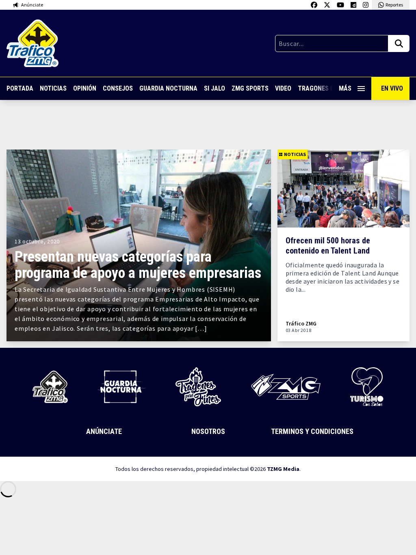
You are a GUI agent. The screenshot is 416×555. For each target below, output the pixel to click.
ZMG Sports (250, 88)
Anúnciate (104, 431)
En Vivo (392, 88)
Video (283, 88)
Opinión (84, 88)
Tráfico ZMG (301, 323)
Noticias (53, 88)
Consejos (118, 88)
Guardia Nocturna (168, 88)
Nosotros (208, 431)
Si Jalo (214, 88)
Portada (19, 88)
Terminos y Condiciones (312, 431)
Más (345, 88)
